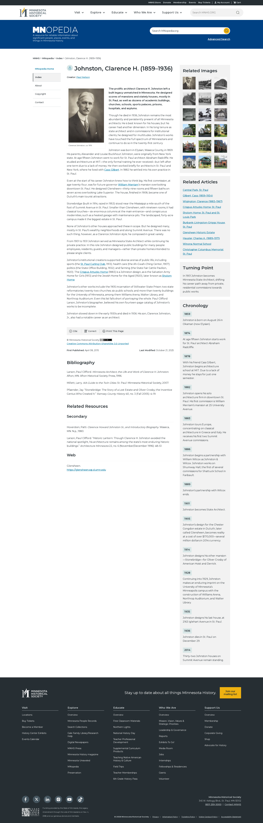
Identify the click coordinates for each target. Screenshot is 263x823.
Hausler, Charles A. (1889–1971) (201, 238)
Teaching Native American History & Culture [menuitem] (127, 759)
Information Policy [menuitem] (170, 817)
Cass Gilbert (111, 169)
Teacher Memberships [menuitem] (125, 772)
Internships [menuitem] (165, 760)
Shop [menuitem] (207, 739)
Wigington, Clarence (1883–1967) (203, 201)
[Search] (237, 13)
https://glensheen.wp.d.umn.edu (86, 469)
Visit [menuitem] (25, 707)
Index (59, 58)
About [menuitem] (38, 85)
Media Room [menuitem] (166, 748)
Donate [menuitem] (209, 727)
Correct (92, 331)
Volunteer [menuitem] (164, 778)
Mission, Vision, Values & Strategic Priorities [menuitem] (171, 722)
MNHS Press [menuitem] (74, 748)
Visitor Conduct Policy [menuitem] (208, 817)
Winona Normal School (197, 243)
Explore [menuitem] (73, 707)
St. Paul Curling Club (93, 264)
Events (192, 2)
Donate (167, 2)
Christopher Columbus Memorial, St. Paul (203, 251)
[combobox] (190, 30)
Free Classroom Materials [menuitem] (126, 721)
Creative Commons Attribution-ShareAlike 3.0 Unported (98, 343)
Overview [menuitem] (73, 714)
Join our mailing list (230, 693)
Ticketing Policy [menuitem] (188, 817)
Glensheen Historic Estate (199, 232)
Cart (239, 2)
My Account (223, 2)
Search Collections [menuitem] (77, 727)
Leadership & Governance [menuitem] (172, 730)
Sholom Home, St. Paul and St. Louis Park (201, 214)
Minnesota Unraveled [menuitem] (79, 760)
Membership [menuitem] (211, 721)
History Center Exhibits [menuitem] (34, 733)
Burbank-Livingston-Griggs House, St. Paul (204, 224)
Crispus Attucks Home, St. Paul (202, 207)
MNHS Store (154, 2)
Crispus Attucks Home (94, 272)
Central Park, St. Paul (195, 190)
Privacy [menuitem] (156, 817)
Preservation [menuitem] (74, 772)
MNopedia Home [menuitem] (44, 68)
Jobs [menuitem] (161, 754)
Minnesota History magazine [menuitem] (83, 754)
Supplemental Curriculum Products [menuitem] (126, 750)
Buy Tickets (204, 2)
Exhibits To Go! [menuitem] (166, 742)
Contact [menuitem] (39, 102)
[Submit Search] (227, 31)
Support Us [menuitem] (212, 707)
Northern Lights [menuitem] (121, 727)
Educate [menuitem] (118, 707)
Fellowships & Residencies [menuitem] (173, 766)
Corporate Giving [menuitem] (213, 733)
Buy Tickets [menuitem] (28, 721)
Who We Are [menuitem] (167, 707)
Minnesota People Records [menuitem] (82, 721)
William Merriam (128, 184)
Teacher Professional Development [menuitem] (124, 741)
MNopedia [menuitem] (73, 766)
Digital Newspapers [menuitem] (78, 742)
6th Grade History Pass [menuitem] (125, 778)
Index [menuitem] (38, 77)
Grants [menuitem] (162, 772)
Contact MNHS (233, 804)
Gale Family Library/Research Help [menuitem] (83, 735)
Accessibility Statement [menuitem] (231, 817)
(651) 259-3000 (213, 804)
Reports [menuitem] (163, 736)
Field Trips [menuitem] (118, 766)
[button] (79, 12)
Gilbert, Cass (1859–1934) (198, 195)
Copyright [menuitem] (40, 94)
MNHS (36, 58)
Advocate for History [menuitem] (215, 745)
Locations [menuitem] (27, 714)
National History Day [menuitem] (124, 733)
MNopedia (48, 58)
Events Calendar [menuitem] (30, 739)
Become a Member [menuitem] (32, 727)
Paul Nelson (83, 77)
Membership (179, 2)
